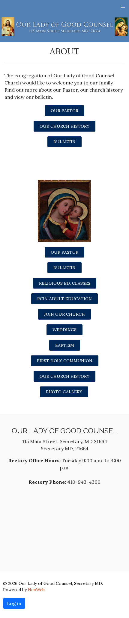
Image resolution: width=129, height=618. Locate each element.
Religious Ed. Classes (64, 283)
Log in (14, 603)
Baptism (64, 345)
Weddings (64, 329)
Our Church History (64, 126)
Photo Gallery (64, 391)
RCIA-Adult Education (64, 298)
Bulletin (64, 141)
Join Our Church (64, 314)
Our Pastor (64, 110)
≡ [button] (122, 6)
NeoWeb (36, 589)
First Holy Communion (64, 360)
